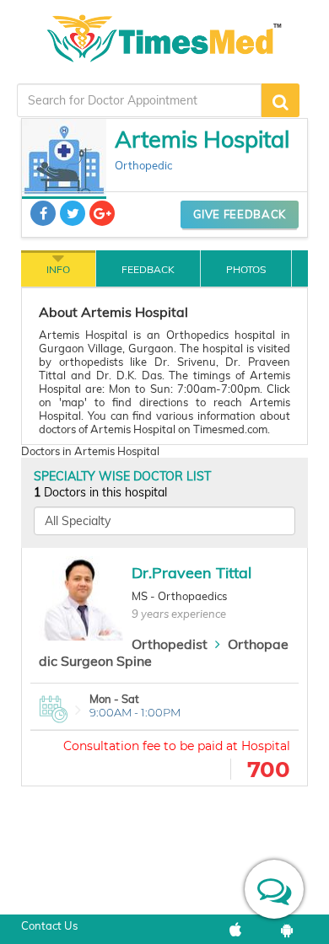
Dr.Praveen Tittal (191, 572)
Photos (246, 269)
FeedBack (148, 269)
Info (58, 269)
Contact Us (49, 925)
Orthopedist (170, 644)
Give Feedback (239, 214)
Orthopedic (143, 165)
